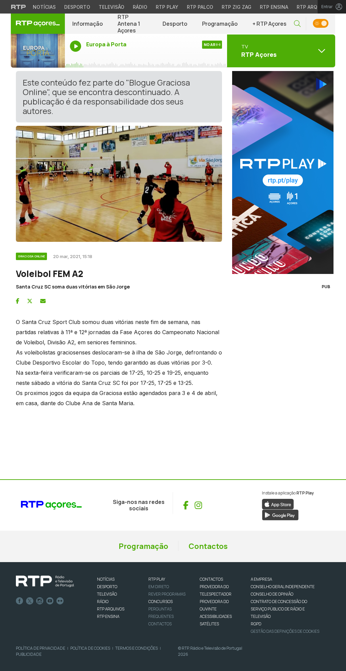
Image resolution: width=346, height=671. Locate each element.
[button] (297, 23)
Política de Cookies (90, 648)
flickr (60, 601)
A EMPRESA (261, 579)
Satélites (209, 624)
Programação (220, 23)
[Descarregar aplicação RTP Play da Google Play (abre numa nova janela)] (280, 514)
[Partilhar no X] (29, 301)
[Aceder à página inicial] (38, 24)
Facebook (19, 601)
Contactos (208, 546)
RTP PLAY (156, 579)
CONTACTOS (211, 579)
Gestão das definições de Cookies (285, 631)
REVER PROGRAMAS (167, 594)
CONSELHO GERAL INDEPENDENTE (283, 586)
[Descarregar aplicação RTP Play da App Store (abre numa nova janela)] (278, 503)
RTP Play (167, 7)
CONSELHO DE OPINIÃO (272, 594)
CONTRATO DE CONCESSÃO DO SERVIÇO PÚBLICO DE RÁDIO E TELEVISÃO (279, 609)
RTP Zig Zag (236, 7)
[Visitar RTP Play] (281, 172)
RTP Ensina (274, 7)
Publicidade (29, 654)
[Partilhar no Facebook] (17, 301)
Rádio (140, 7)
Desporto (77, 7)
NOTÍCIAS (106, 579)
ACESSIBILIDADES (216, 616)
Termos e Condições (136, 648)
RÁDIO (102, 601)
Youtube (50, 601)
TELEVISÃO (107, 594)
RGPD (256, 624)
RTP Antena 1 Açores (129, 24)
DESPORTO (107, 586)
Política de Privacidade (40, 648)
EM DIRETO (158, 586)
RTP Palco (200, 7)
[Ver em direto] (38, 51)
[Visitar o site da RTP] (18, 7)
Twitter (29, 601)
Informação (87, 23)
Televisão (111, 7)
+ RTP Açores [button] (269, 23)
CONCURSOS (160, 601)
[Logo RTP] (45, 581)
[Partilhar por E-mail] (43, 301)
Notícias (44, 7)
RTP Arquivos (314, 7)
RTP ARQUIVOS (110, 609)
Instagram (40, 601)
